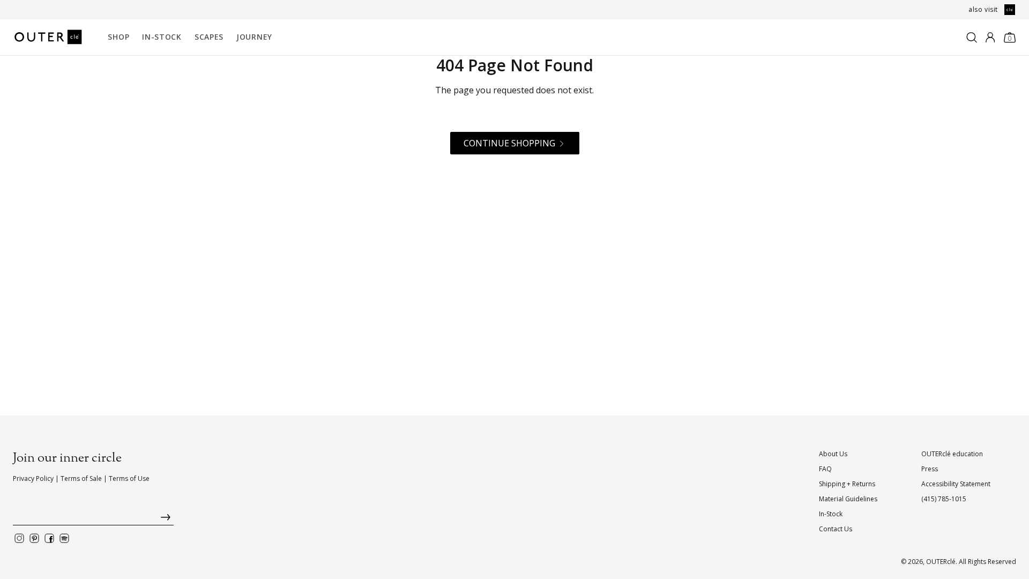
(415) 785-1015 (943, 498)
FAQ (825, 468)
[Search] (971, 37)
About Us (833, 453)
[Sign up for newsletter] (93, 519)
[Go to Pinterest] (34, 538)
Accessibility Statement (955, 483)
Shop (118, 37)
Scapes (209, 37)
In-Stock (162, 37)
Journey (254, 37)
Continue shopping (509, 143)
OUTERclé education (952, 453)
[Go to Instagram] (19, 538)
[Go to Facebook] (49, 538)
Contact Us (835, 528)
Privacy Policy (33, 478)
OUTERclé (941, 561)
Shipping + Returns (847, 483)
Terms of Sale (81, 478)
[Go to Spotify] (64, 538)
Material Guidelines (848, 498)
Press (929, 468)
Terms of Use (129, 478)
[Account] (990, 37)
